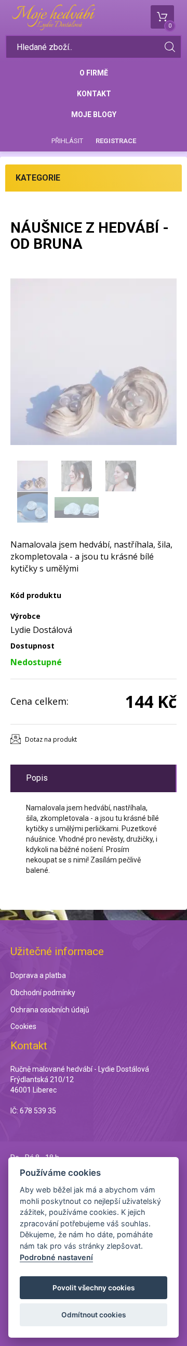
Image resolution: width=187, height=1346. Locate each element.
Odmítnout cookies (93, 1315)
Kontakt (94, 94)
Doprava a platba (38, 975)
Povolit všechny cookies (93, 1288)
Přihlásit (67, 141)
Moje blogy (93, 114)
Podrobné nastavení (56, 1257)
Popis (37, 778)
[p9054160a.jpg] (93, 361)
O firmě (93, 73)
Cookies (23, 1026)
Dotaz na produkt (51, 739)
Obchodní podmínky (42, 992)
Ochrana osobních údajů (49, 1010)
